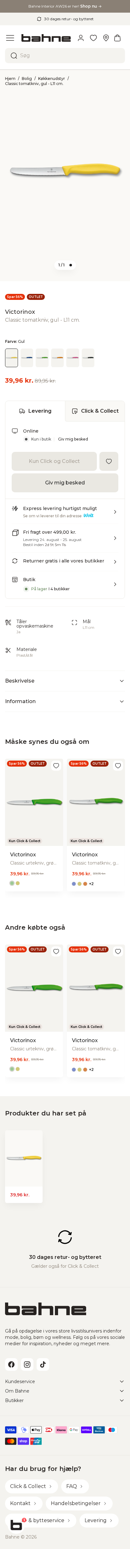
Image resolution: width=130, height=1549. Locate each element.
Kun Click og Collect (54, 461)
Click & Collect (100, 411)
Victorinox (20, 311)
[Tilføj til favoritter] (108, 461)
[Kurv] (117, 38)
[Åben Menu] (10, 38)
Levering (39, 411)
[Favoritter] (93, 38)
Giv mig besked (73, 439)
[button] (65, 514)
